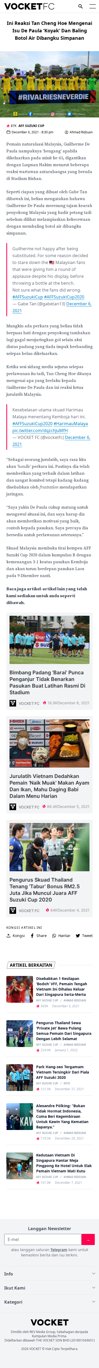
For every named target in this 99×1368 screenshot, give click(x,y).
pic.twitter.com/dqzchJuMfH (40, 430)
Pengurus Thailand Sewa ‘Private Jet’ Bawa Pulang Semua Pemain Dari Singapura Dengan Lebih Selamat (63, 1030)
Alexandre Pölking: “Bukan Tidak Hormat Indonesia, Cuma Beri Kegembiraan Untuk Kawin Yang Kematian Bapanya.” (62, 1116)
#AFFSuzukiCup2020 (64, 297)
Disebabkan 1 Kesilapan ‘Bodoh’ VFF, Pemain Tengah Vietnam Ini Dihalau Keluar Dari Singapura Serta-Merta (61, 986)
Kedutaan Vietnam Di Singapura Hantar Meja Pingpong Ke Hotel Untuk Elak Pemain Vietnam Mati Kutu (64, 1163)
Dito (67, 1083)
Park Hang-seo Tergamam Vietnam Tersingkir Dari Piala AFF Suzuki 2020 (62, 1072)
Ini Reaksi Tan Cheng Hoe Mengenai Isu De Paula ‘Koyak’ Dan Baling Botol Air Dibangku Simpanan (49, 30)
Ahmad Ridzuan (81, 132)
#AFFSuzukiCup (27, 297)
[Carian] (80, 6)
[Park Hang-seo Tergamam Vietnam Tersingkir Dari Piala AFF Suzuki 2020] (19, 1077)
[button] (92, 6)
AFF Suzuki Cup (31, 126)
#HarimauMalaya (71, 423)
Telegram (58, 1249)
